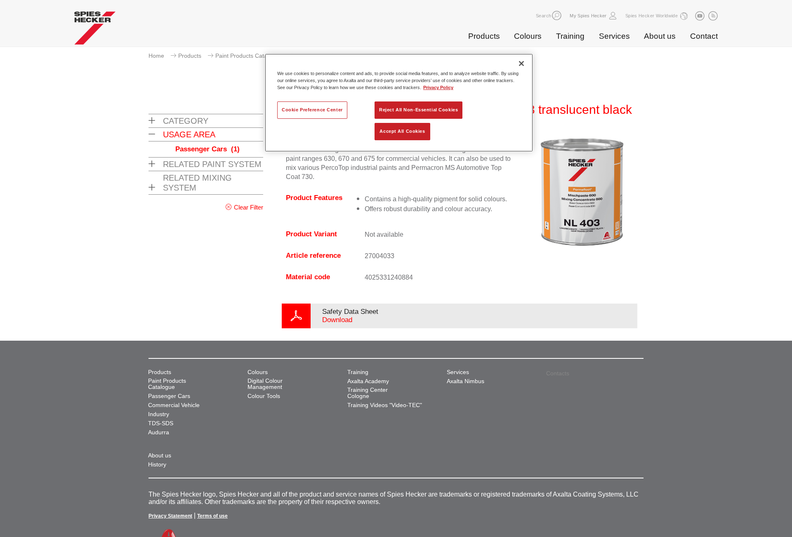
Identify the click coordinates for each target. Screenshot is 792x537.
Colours (528, 36)
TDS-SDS (160, 423)
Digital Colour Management (265, 384)
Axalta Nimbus (465, 381)
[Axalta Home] (95, 30)
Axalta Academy (368, 381)
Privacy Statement (170, 516)
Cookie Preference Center (312, 109)
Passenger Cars (207, 149)
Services (614, 36)
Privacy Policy (438, 87)
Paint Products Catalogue (248, 55)
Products (484, 36)
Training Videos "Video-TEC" (384, 405)
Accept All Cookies (402, 131)
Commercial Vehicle (174, 405)
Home (156, 55)
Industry (158, 414)
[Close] (521, 63)
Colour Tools (264, 396)
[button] (556, 15)
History (157, 465)
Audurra (158, 432)
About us (660, 36)
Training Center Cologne (367, 393)
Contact (704, 36)
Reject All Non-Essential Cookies (418, 109)
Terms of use (212, 516)
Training (570, 36)
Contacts (557, 373)
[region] (399, 103)
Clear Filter (248, 207)
